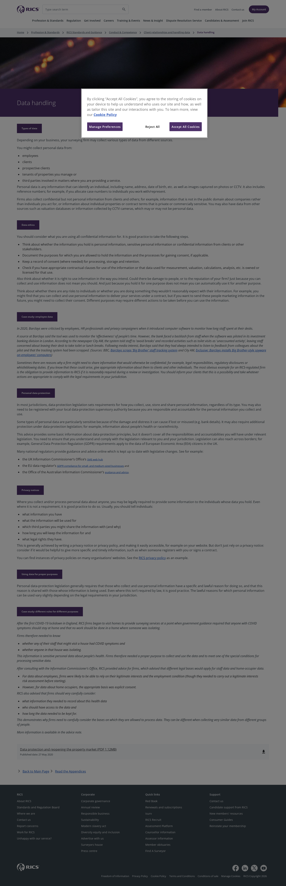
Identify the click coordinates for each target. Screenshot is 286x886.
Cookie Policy (105, 114)
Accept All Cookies (186, 127)
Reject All (152, 127)
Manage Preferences (105, 127)
